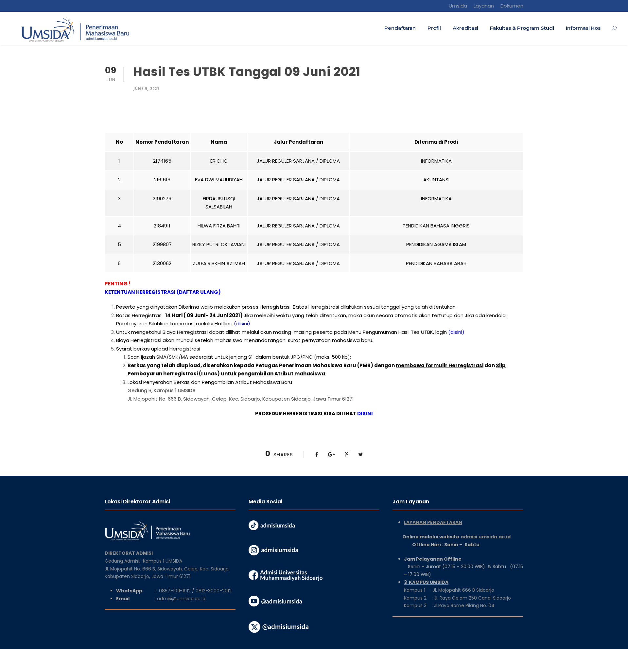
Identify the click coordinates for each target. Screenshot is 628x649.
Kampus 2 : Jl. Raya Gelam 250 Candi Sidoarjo (457, 598)
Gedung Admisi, (124, 561)
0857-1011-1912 (175, 590)
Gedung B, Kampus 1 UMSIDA (162, 390)
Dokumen (511, 5)
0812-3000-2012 (214, 590)
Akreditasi (465, 28)
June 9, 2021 (146, 88)
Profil (434, 28)
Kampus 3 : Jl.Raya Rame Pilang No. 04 (449, 605)
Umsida (458, 5)
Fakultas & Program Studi (522, 28)
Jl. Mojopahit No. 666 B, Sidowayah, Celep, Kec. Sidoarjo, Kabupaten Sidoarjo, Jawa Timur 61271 (241, 398)
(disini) (242, 323)
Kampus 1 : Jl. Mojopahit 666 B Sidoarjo (449, 590)
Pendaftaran (400, 28)
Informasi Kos (583, 28)
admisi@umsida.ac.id (181, 598)
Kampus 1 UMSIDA (162, 561)
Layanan (484, 5)
